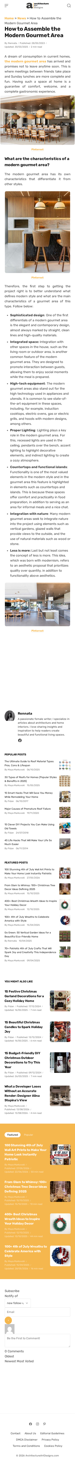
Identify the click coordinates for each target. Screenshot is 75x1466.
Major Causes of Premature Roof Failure (28, 808)
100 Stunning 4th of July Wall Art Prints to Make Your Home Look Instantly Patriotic (29, 871)
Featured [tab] (12, 1134)
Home (9, 18)
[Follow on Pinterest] (44, 1424)
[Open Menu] (6, 5)
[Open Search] (68, 5)
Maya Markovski (16, 1106)
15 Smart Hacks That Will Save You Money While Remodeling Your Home (29, 794)
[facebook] (20, 741)
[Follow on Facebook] (30, 1424)
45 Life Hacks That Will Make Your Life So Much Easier (28, 842)
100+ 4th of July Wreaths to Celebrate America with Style (27, 918)
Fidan (11, 1006)
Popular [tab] (28, 1134)
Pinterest (37, 149)
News (21, 18)
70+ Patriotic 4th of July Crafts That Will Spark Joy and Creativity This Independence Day (30, 952)
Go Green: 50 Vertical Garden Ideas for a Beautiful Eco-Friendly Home (28, 934)
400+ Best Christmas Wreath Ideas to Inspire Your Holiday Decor (31, 903)
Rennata (12, 43)
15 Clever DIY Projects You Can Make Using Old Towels (29, 826)
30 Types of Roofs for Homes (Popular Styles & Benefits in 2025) (31, 779)
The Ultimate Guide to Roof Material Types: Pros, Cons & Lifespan (29, 763)
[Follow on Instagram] (37, 1424)
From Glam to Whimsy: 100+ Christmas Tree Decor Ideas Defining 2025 (30, 887)
